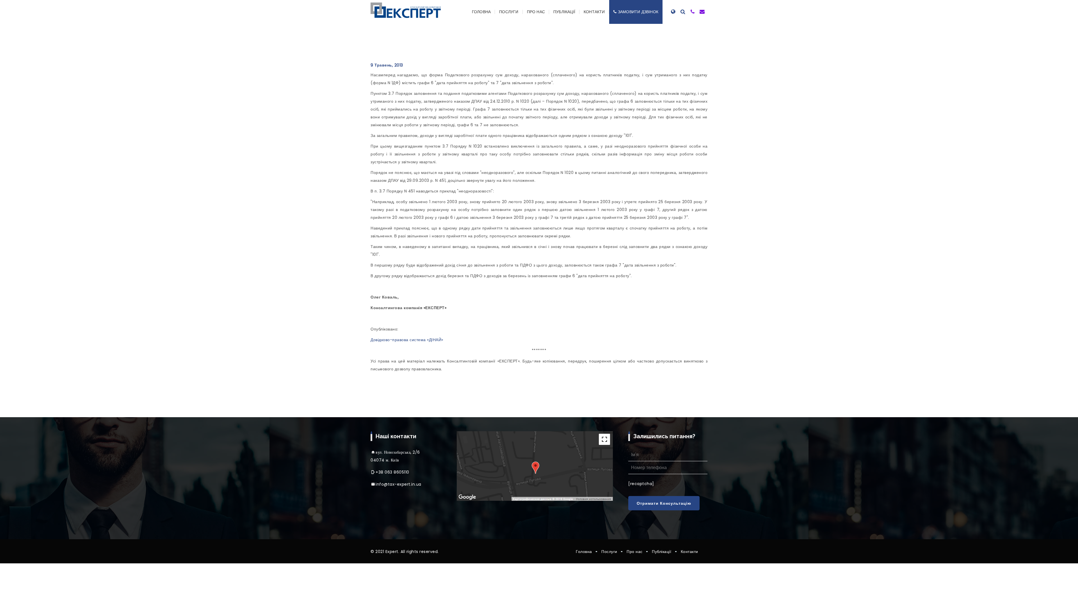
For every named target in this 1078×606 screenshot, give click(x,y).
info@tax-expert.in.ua (398, 484)
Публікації (564, 12)
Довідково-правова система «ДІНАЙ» (407, 340)
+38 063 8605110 (392, 472)
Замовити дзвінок (638, 12)
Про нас (536, 12)
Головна (481, 12)
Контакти (594, 12)
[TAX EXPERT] (406, 10)
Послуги (508, 12)
